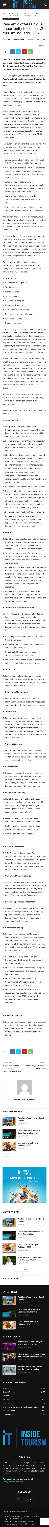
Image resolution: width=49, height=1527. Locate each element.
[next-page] (8, 1155)
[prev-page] (4, 1155)
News (16, 19)
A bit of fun (6, 1150)
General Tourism (14, 13)
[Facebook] (12, 51)
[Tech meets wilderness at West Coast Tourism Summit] (9, 1134)
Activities (6, 1125)
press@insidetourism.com (13, 1482)
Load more (24, 1270)
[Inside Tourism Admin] (4, 39)
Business (6, 1137)
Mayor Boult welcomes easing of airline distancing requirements (12, 1068)
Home (5, 13)
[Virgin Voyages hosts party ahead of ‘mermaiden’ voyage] (9, 1345)
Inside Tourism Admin (16, 39)
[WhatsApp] (30, 51)
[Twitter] (18, 51)
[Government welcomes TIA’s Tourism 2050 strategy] (9, 1260)
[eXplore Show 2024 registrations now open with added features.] (9, 1357)
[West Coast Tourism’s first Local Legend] (9, 1121)
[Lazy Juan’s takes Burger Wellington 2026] (9, 1146)
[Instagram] (24, 1499)
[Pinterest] (24, 51)
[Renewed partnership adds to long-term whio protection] (9, 1370)
